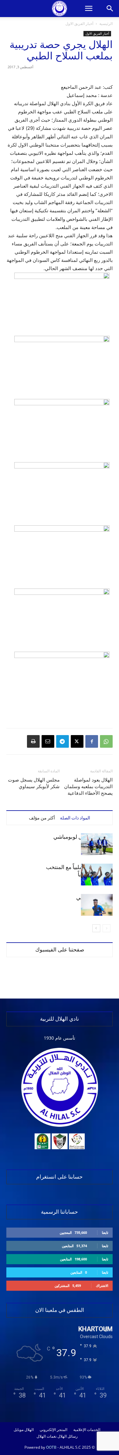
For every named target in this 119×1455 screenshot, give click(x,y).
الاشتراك (102, 1285)
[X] (77, 741)
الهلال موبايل (24, 1430)
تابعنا (105, 1232)
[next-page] (96, 928)
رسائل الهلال (67, 1436)
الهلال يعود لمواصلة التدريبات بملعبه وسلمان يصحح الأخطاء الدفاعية (88, 786)
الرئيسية (106, 23)
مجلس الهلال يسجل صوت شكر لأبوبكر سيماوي (34, 783)
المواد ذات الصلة (75, 818)
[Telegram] (62, 741)
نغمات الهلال (46, 1436)
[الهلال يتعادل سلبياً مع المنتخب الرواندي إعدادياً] (97, 874)
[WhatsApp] (106, 741)
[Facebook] (91, 741)
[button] (88, 8)
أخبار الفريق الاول (79, 23)
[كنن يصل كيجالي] (97, 905)
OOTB (51, 1447)
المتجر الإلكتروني (53, 1430)
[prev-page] (106, 928)
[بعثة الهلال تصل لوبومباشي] (97, 844)
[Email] (48, 741)
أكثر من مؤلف (42, 818)
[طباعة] (33, 741)
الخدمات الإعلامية (86, 1430)
